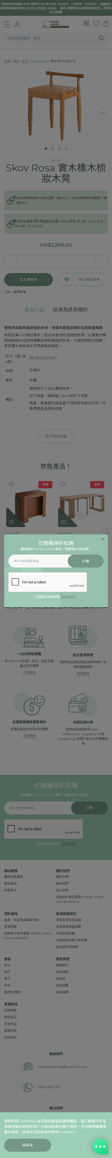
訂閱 (85, 561)
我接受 (27, 1145)
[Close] (103, 539)
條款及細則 (68, 597)
